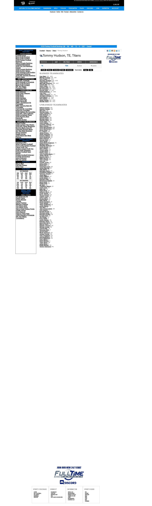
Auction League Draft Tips (24, 149)
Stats (62, 70)
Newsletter (54, 494)
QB (64, 46)
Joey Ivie (42, 161)
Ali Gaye (42, 185)
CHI (22, 184)
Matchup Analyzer (22, 204)
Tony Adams (43, 99)
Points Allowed (21, 200)
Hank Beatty (43, 116)
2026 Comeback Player (24, 115)
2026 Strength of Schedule (25, 82)
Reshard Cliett (44, 179)
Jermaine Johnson (45, 96)
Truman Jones (44, 162)
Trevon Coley (44, 150)
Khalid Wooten (44, 245)
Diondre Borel (44, 117)
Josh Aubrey (44, 210)
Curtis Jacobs (44, 193)
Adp (91, 70)
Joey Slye (43, 93)
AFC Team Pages (24, 171)
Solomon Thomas (45, 174)
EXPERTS (105, 8)
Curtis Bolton (44, 178)
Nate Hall (42, 189)
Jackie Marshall (44, 168)
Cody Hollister (44, 123)
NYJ (18, 178)
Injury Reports (20, 212)
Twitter (58, 12)
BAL (22, 174)
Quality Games (21, 134)
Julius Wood (43, 242)
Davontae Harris (45, 223)
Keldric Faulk (44, 152)
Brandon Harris (44, 221)
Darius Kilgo (43, 164)
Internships (71, 498)
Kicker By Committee (23, 110)
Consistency (20, 218)
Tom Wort (42, 207)
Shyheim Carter (44, 213)
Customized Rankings (23, 74)
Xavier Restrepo (45, 134)
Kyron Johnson (44, 195)
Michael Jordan (44, 227)
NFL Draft (36, 494)
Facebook (52, 12)
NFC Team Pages (24, 180)
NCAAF (87, 493)
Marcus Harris (44, 224)
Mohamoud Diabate (46, 181)
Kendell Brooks (44, 211)
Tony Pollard (43, 79)
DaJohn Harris (44, 157)
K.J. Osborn (43, 131)
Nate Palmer (43, 200)
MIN (22, 188)
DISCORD (90, 8)
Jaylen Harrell (44, 155)
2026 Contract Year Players (25, 125)
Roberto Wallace (45, 136)
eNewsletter (73, 12)
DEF (83, 46)
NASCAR (36, 497)
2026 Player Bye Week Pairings (23, 136)
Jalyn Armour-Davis (46, 209)
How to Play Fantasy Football (25, 146)
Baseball (36, 496)
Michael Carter (44, 112)
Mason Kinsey (44, 126)
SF (30, 186)
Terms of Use (71, 496)
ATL (26, 184)
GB (22, 186)
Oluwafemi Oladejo (46, 172)
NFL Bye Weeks (21, 87)
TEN (26, 178)
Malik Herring (44, 158)
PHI (18, 186)
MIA (18, 175)
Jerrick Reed (44, 231)
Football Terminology (23, 157)
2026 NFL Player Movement (25, 126)
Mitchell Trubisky (45, 78)
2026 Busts (20, 95)
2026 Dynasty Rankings (24, 69)
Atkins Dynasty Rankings (24, 63)
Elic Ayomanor (44, 89)
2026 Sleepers (21, 92)
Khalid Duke (43, 183)
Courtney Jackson (45, 124)
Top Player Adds (21, 206)
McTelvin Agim (44, 144)
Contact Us (80, 12)
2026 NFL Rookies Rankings (25, 76)
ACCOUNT (115, 8)
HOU (26, 174)
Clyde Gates (43, 122)
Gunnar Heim (44, 90)
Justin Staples (44, 206)
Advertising (71, 493)
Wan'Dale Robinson (46, 83)
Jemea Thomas (44, 234)
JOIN (97, 8)
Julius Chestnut (45, 113)
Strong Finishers (21, 133)
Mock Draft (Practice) (23, 57)
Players (48, 51)
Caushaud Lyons (45, 167)
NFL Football (37, 493)
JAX (26, 177)
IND (26, 175)
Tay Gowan (43, 217)
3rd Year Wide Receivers (24, 131)
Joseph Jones (44, 196)
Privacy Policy (72, 494)
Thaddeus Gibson (45, 186)
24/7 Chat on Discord (57, 497)
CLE (22, 177)
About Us (70, 492)
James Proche (44, 133)
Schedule (69, 70)
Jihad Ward (43, 175)
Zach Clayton (44, 148)
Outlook (56, 70)
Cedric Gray (43, 188)
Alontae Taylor (44, 101)
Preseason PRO (21, 88)
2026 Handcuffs (21, 101)
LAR (30, 185)
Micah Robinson (45, 232)
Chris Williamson (45, 238)
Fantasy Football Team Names (23, 153)
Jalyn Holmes (44, 160)
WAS (18, 188)
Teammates (78, 70)
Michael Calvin (44, 119)
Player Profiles (20, 123)
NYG (18, 185)
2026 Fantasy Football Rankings (23, 61)
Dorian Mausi (44, 199)
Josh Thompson (45, 235)
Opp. (85, 70)
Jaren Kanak (43, 141)
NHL (86, 499)
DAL (18, 184)
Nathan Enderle (45, 108)
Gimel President (45, 202)
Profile (44, 70)
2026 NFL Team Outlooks (24, 114)
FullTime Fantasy (21, 165)
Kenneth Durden (45, 214)
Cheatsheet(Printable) (23, 65)
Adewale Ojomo (45, 171)
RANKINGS (47, 8)
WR (72, 46)
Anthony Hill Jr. (44, 192)
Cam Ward (43, 76)
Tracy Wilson (44, 240)
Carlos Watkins (44, 176)
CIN (22, 175)
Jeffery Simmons (45, 94)
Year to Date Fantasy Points (25, 209)
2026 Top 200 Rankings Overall (24, 67)
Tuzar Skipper (44, 203)
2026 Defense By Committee (25, 112)
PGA (86, 498)
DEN (30, 174)
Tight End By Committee (24, 109)
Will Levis (42, 110)
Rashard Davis (44, 120)
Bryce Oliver (44, 130)
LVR (30, 177)
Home (35, 492)
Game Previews (21, 203)
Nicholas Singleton (45, 80)
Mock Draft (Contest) (23, 59)
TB (26, 188)
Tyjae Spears (44, 82)
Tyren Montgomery (46, 129)
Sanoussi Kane (44, 230)
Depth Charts (20, 77)
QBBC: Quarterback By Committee (23, 103)
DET (22, 185)
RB (68, 46)
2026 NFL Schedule (22, 81)
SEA (30, 188)
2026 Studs (20, 97)
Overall (89, 46)
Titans (54, 51)
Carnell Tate (43, 85)
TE (76, 46)
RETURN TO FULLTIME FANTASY (29, 8)
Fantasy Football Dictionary (25, 155)
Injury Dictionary (21, 158)
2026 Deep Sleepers (23, 93)
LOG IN (116, 4)
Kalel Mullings (44, 115)
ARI (30, 184)
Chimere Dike (44, 87)
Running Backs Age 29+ (24, 128)
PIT (22, 178)
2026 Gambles (21, 98)
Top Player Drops (22, 208)
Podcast (66, 12)
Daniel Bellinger (45, 92)
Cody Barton (44, 97)
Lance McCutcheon (46, 127)
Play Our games (21, 160)
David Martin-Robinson (47, 143)
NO (26, 186)
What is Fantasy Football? (24, 144)
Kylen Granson (44, 138)
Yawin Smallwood (45, 204)
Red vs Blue (20, 164)
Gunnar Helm (44, 140)
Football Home (21, 55)
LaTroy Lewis (44, 197)
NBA (86, 497)
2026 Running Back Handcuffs (22, 117)
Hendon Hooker (45, 109)
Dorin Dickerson (45, 137)
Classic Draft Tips (22, 147)
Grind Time (19, 167)
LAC (30, 178)
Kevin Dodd (43, 182)
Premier (87, 501)
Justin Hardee (44, 220)
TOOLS (63, 8)
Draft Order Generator (23, 150)
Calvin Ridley (44, 86)
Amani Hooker (44, 100)
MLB (86, 496)
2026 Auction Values (23, 71)
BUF (18, 174)
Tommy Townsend (45, 247)
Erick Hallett (43, 218)
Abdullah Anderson (46, 145)
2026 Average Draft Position (25, 72)
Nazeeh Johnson (45, 225)
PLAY (82, 8)
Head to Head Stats (22, 214)
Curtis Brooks (44, 147)
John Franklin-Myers (46, 154)
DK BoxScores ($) (22, 197)
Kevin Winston (44, 241)
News (49, 70)
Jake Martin (43, 169)
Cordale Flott (44, 216)
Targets (18, 201)
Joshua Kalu (43, 228)
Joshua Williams (45, 237)
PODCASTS (73, 8)
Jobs (69, 497)
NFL (55, 8)
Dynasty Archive (21, 120)
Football (42, 51)
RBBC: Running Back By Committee (24, 106)
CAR (26, 185)
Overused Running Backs (24, 129)
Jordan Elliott (44, 151)
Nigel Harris (43, 190)
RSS (62, 12)
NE (18, 177)
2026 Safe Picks (21, 100)
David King (43, 165)
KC (30, 175)
